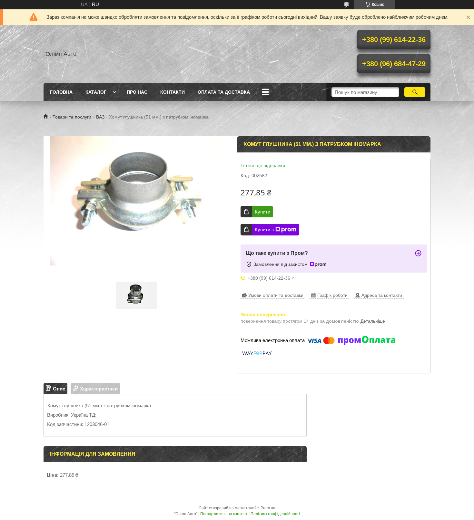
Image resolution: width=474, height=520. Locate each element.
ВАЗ (100, 117)
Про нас (137, 92)
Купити (262, 211)
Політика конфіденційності (275, 514)
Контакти (172, 92)
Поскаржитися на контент (224, 514)
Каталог (95, 92)
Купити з (264, 229)
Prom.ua (268, 508)
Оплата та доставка (224, 92)
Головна (61, 92)
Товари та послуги (72, 117)
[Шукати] (414, 92)
